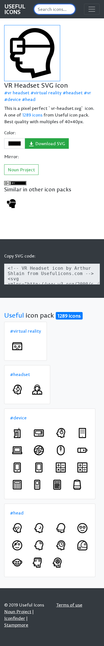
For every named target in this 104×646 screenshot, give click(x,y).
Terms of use (69, 605)
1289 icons (32, 115)
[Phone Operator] (37, 389)
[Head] (38, 528)
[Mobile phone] (37, 484)
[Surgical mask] (17, 528)
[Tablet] (82, 433)
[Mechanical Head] (57, 562)
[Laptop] (17, 450)
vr (89, 92)
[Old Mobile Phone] (17, 433)
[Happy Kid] (17, 562)
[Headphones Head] (60, 433)
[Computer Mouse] (60, 450)
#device (18, 417)
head (30, 99)
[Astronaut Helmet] (82, 545)
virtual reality (48, 92)
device (14, 99)
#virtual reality (25, 331)
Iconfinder (14, 618)
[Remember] (60, 545)
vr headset (18, 92)
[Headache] (38, 545)
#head (17, 513)
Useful (14, 315)
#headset (20, 374)
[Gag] (60, 528)
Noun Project (21, 169)
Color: (10, 132)
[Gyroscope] (38, 450)
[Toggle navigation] (92, 9)
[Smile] (82, 528)
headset (74, 92)
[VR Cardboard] (17, 346)
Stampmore (16, 625)
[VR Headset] (11, 203)
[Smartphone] (17, 467)
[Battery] (82, 450)
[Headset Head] (17, 389)
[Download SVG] (32, 53)
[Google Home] (77, 484)
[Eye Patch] (17, 545)
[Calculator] (60, 467)
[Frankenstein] (37, 562)
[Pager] (38, 433)
